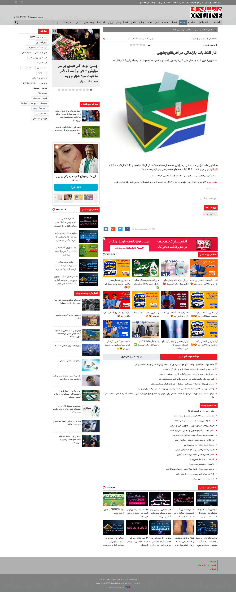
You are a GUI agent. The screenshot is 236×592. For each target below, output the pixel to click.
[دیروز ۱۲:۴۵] (91, 350)
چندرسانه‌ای (89, 22)
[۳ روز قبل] (91, 441)
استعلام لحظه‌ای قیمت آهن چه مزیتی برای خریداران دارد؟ (68, 302)
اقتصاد (174, 22)
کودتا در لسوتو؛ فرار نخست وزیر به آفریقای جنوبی (194, 474)
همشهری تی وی (164, 2)
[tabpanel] (76, 58)
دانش (133, 22)
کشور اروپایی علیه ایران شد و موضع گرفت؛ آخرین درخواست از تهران (186, 374)
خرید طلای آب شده (39, 62)
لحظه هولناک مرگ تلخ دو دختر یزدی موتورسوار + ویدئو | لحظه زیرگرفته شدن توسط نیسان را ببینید (174, 364)
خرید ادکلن (26, 52)
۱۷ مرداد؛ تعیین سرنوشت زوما (201, 464)
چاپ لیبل (43, 83)
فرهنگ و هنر (122, 22)
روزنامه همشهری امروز (213, 2)
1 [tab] (91, 90)
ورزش (110, 22)
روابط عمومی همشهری (148, 2)
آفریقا (194, 38)
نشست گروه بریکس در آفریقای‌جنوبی (199, 445)
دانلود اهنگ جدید (40, 108)
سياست (191, 22)
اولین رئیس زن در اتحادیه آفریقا (201, 411)
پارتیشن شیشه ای (40, 98)
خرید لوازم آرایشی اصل (38, 57)
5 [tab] (76, 90)
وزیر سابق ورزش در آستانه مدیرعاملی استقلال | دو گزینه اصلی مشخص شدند (182, 384)
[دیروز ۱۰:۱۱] (91, 365)
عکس (78, 22)
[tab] (189, 357)
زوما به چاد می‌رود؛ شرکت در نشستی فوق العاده (194, 420)
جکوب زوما (212, 182)
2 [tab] (87, 90)
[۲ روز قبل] (91, 380)
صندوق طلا (42, 93)
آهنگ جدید (42, 72)
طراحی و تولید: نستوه (117, 587)
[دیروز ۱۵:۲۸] (91, 305)
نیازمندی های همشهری (194, 2)
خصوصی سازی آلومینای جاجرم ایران (68, 317)
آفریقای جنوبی (210, 214)
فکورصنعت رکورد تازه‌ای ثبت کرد (68, 345)
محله (150, 22)
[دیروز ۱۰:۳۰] (91, 115)
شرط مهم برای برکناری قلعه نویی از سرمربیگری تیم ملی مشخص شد (186, 379)
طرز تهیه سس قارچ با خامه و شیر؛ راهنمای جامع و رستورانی (66, 377)
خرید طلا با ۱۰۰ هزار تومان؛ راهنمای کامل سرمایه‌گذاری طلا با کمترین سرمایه (67, 394)
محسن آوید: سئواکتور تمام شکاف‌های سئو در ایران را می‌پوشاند (70, 439)
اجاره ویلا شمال (41, 52)
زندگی (141, 22)
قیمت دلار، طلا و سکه (207, 565)
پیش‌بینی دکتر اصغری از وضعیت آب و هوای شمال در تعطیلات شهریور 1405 (67, 333)
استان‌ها (101, 22)
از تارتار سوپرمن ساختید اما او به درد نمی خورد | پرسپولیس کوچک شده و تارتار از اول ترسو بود (176, 388)
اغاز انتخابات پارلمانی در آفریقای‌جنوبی (187, 53)
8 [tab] (66, 90)
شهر (157, 22)
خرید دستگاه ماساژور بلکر (37, 47)
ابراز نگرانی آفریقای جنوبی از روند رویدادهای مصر (194, 440)
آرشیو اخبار (203, 22)
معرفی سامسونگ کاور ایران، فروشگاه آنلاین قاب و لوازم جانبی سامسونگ (67, 409)
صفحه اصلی (213, 38)
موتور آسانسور (41, 42)
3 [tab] (83, 90)
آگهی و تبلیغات (178, 2)
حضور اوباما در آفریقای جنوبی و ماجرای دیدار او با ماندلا (191, 430)
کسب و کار (67, 22)
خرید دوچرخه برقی (39, 78)
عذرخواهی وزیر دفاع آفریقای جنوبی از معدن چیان (194, 416)
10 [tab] (59, 90)
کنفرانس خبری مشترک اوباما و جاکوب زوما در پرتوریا (193, 435)
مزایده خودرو (42, 67)
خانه (216, 22)
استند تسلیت (27, 67)
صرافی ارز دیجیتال (40, 88)
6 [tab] (73, 90)
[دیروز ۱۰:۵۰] (91, 132)
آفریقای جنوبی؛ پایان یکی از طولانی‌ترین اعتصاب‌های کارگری (190, 469)
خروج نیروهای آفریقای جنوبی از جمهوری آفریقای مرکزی (192, 425)
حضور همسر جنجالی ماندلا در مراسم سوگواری (195, 454)
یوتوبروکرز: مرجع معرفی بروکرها (34, 103)
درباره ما (212, 561)
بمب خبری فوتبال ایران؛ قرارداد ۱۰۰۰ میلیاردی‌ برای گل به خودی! (188, 369)
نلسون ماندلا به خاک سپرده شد (201, 459)
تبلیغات (213, 569)
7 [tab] (69, 90)
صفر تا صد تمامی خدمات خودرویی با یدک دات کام (67, 423)
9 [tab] (62, 90)
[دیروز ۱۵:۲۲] (91, 335)
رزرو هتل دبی (41, 113)
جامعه (165, 22)
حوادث (56, 22)
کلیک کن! (76, 187)
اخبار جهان (202, 38)
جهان (182, 22)
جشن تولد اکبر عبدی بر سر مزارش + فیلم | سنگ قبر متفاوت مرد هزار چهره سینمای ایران (78, 73)
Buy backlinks (29, 83)
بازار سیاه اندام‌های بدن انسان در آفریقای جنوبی (194, 449)
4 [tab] (80, 90)
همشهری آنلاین (204, 12)
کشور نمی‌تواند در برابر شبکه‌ (202, 29)
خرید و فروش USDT (38, 37)
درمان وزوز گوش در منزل (70, 360)
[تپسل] (104, 238)
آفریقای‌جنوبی (211, 169)
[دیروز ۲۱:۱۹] (76, 44)
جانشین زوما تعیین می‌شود (203, 478)
